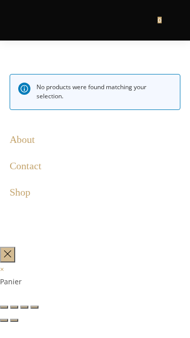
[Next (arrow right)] (14, 320)
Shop (20, 192)
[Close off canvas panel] (7, 254)
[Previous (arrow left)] (4, 320)
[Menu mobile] (172, 20)
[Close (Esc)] (4, 307)
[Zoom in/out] (34, 307)
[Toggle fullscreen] (24, 307)
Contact (26, 165)
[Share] (14, 307)
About (22, 139)
